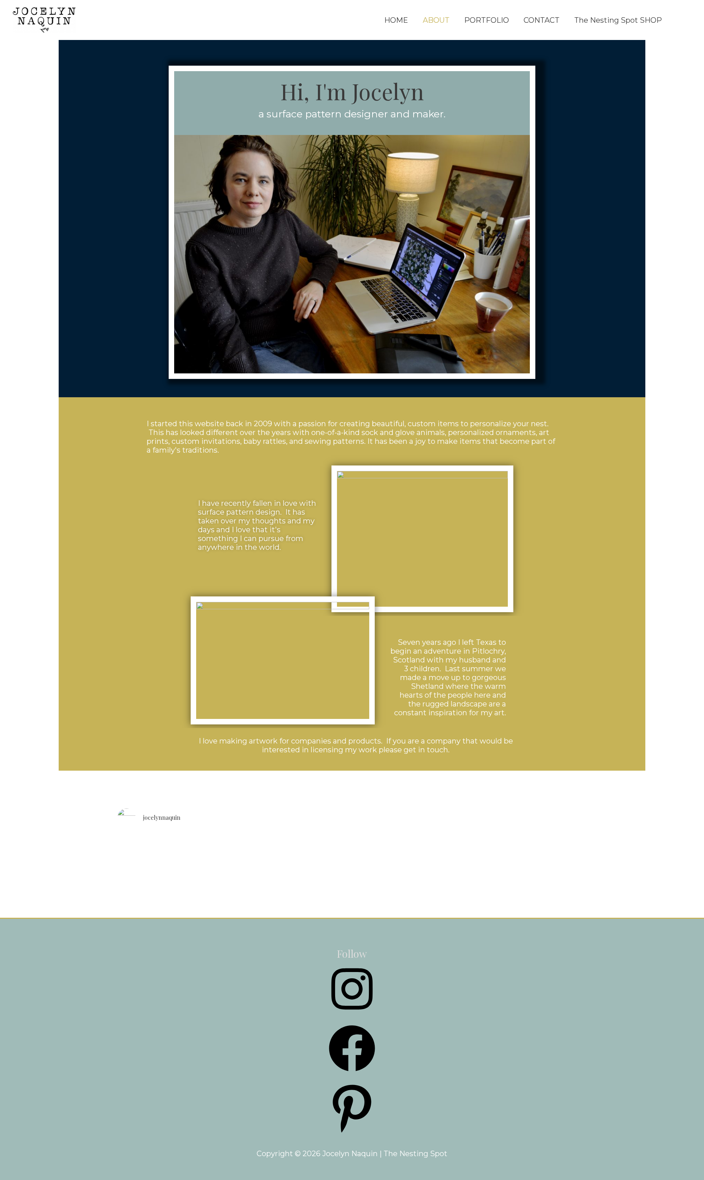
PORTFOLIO (486, 20)
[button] (680, 20)
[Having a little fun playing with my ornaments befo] (281, 911)
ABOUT (436, 20)
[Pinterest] (352, 1132)
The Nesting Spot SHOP (618, 20)
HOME (396, 20)
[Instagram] (352, 1013)
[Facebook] (352, 1073)
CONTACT (542, 20)
